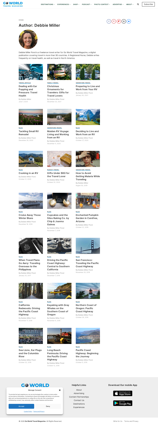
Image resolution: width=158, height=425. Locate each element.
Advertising (79, 393)
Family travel (52, 83)
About (79, 390)
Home (21, 20)
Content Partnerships (79, 397)
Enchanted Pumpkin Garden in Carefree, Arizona (87, 218)
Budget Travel (53, 170)
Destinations (79, 404)
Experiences (78, 407)
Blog (21, 128)
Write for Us (117, 421)
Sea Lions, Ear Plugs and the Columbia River (30, 353)
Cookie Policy (28, 411)
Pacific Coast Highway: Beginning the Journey (87, 353)
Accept (21, 406)
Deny (48, 406)
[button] (60, 390)
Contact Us (79, 400)
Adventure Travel (83, 83)
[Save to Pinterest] (114, 21)
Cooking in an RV (28, 173)
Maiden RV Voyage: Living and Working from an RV (58, 134)
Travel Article (25, 83)
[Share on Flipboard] (119, 21)
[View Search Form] (138, 4)
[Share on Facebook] (109, 21)
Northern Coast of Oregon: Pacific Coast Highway (86, 308)
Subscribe (148, 4)
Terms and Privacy (38, 411)
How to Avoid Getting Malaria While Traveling (88, 176)
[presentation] (31, 72)
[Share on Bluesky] (129, 21)
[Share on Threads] (124, 21)
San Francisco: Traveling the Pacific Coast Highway (87, 263)
